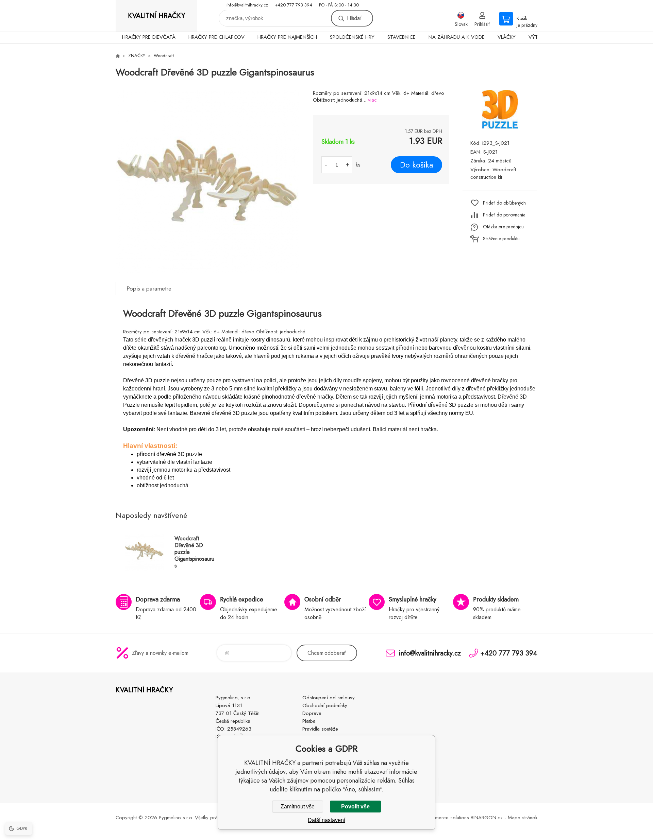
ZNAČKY (136, 55)
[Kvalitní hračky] (118, 56)
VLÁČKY (507, 37)
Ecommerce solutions (446, 817)
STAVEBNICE (401, 37)
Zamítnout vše (298, 806)
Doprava (311, 713)
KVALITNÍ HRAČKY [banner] (156, 16)
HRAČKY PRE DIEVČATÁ (148, 37)
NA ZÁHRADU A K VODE (457, 37)
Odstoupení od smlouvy (328, 697)
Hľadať (354, 18)
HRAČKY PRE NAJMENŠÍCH (287, 37)
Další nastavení (326, 820)
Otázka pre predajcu (503, 226)
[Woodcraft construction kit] (500, 127)
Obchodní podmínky (324, 705)
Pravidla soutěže (320, 729)
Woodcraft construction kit (493, 173)
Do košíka (416, 165)
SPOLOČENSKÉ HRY (352, 37)
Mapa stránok (522, 817)
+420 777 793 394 (293, 5)
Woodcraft (164, 55)
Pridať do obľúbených (504, 202)
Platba (309, 721)
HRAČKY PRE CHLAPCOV (216, 37)
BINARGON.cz (487, 817)
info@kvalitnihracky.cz (247, 5)
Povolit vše (355, 806)
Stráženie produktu (501, 238)
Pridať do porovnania (504, 214)
